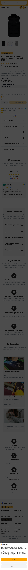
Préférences (14, 566)
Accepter (14, 559)
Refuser (14, 563)
